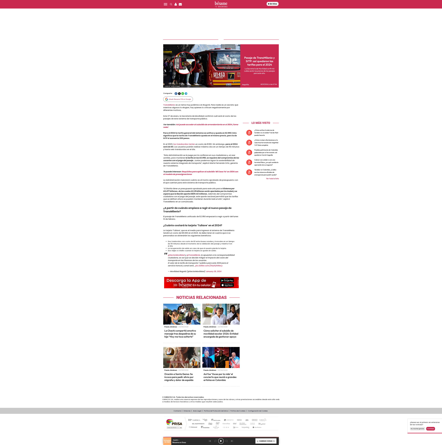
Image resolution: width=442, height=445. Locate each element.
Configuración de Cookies (258, 411)
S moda (235, 427)
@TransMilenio (193, 255)
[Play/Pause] (221, 441)
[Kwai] (12, 24)
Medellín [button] (175, 440)
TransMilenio (169, 105)
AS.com (246, 420)
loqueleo (245, 427)
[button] (165, 4)
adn (253, 420)
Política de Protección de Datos (216, 411)
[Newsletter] (180, 4)
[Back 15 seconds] (215, 441)
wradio (217, 423)
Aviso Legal (197, 411)
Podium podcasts (216, 427)
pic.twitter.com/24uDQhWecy (208, 265)
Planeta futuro (251, 423)
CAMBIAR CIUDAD (265, 441)
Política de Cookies (237, 411)
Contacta (177, 411)
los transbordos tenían (184, 144)
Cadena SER (238, 420)
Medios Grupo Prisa (174, 427)
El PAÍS (195, 420)
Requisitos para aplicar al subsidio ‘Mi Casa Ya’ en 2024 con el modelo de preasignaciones (200, 173)
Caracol (262, 420)
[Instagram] (6, 24)
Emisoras (187, 411)
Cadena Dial (235, 423)
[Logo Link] (221, 4)
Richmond (193, 427)
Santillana (216, 420)
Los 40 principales (205, 420)
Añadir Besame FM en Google (180, 99)
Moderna (205, 427)
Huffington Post (198, 423)
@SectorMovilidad (176, 255)
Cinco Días (226, 423)
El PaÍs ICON (225, 427)
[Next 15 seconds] (226, 441)
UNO (211, 423)
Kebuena (260, 423)
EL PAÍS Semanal (243, 423)
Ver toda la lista (272, 178)
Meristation (257, 427)
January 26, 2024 (213, 271)
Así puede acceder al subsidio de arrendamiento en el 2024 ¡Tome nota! (200, 126)
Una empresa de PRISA (174, 422)
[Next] (232, 441)
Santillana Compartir (228, 420)
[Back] (210, 441)
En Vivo (273, 4)
